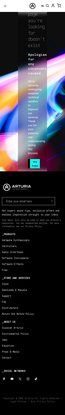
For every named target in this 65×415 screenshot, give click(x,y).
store (5, 283)
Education (8, 345)
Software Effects (13, 263)
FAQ (4, 301)
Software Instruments (15, 257)
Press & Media (10, 351)
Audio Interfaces (12, 251)
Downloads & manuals (14, 289)
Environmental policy (15, 333)
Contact (6, 357)
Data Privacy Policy (43, 401)
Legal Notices (18, 401)
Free (4, 269)
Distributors (10, 307)
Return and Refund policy (18, 313)
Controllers (9, 246)
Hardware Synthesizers (16, 240)
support (6, 295)
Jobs (4, 339)
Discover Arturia (12, 327)
